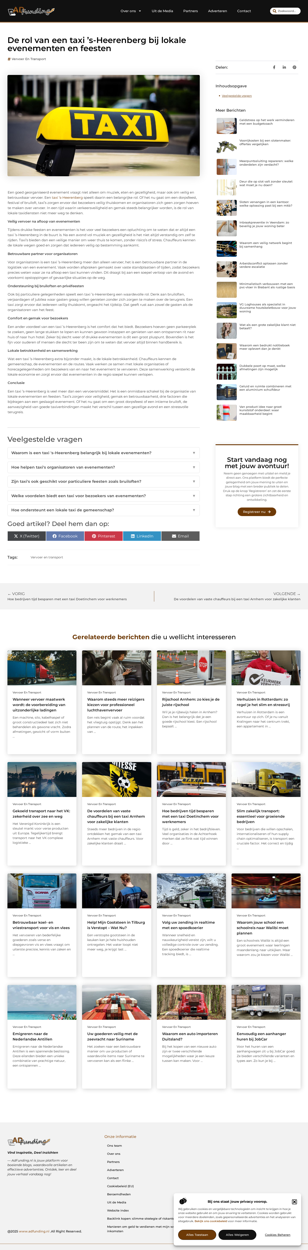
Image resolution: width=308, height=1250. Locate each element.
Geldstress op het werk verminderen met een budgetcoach (266, 121)
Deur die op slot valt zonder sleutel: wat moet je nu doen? (266, 183)
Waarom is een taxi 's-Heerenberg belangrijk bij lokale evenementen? (103, 453)
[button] (294, 1202)
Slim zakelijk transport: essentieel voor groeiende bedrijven (261, 816)
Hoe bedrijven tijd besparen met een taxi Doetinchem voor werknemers (190, 816)
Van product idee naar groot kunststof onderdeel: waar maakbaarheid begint (260, 410)
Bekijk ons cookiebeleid (211, 1221)
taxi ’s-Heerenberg (67, 197)
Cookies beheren (277, 1235)
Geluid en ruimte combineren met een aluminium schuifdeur (265, 388)
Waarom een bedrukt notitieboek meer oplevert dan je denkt (264, 347)
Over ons (128, 11)
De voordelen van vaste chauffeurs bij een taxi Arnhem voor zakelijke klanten (116, 816)
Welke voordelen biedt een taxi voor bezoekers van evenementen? (103, 496)
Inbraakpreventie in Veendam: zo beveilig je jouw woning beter (264, 224)
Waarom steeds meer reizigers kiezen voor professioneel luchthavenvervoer (115, 704)
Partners (190, 11)
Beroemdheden (119, 1194)
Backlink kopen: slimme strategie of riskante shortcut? (148, 1218)
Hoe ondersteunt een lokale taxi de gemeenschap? (103, 510)
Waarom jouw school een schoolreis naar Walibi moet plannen (263, 927)
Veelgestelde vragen (237, 95)
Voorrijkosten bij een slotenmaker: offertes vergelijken (265, 142)
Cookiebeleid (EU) (120, 1186)
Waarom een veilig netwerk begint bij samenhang (265, 244)
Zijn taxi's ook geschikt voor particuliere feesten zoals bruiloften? (103, 481)
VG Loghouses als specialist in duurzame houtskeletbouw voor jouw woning (267, 307)
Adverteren (217, 11)
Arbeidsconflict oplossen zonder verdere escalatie (263, 265)
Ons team (114, 1145)
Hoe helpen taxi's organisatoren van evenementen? (103, 467)
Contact (244, 11)
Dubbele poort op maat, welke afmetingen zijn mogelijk (262, 367)
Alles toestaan (197, 1235)
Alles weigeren (237, 1235)
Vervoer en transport (29, 59)
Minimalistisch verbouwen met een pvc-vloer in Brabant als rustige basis (267, 285)
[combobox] (285, 11)
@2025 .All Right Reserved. (44, 1231)
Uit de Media (162, 11)
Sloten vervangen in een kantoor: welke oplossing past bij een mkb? (265, 203)
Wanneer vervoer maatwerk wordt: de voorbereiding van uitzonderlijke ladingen (39, 704)
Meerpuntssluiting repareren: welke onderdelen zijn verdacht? (266, 162)
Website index (118, 1210)
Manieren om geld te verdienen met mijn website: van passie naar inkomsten (157, 1229)
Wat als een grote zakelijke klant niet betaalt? (267, 326)
